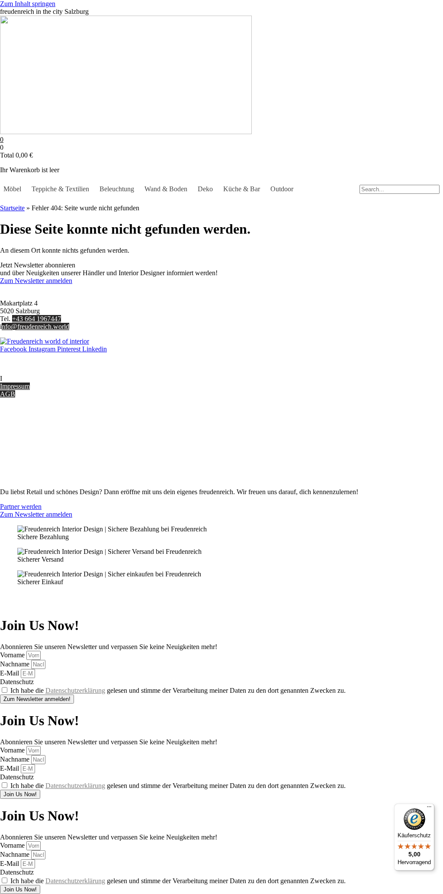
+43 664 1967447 (36, 318)
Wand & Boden (165, 189)
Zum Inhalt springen (27, 3)
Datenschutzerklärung (75, 690)
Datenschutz (17, 462)
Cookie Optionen (23, 454)
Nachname (15, 664)
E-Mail (10, 673)
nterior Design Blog (29, 378)
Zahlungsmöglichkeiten (32, 439)
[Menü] (429, 809)
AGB (7, 394)
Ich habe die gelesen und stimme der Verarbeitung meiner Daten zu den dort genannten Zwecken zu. (178, 690)
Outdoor (281, 189)
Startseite (12, 208)
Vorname (13, 655)
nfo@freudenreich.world (35, 326)
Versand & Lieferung (29, 431)
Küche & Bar (241, 189)
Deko (205, 189)
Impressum (15, 386)
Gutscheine (15, 423)
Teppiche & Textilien (60, 189)
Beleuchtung (117, 189)
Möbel (12, 189)
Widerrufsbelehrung (27, 446)
